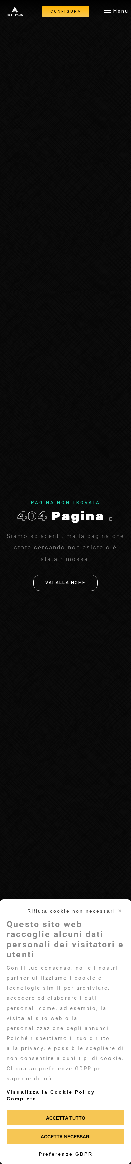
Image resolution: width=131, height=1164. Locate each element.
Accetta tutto (65, 1118)
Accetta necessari (66, 1136)
